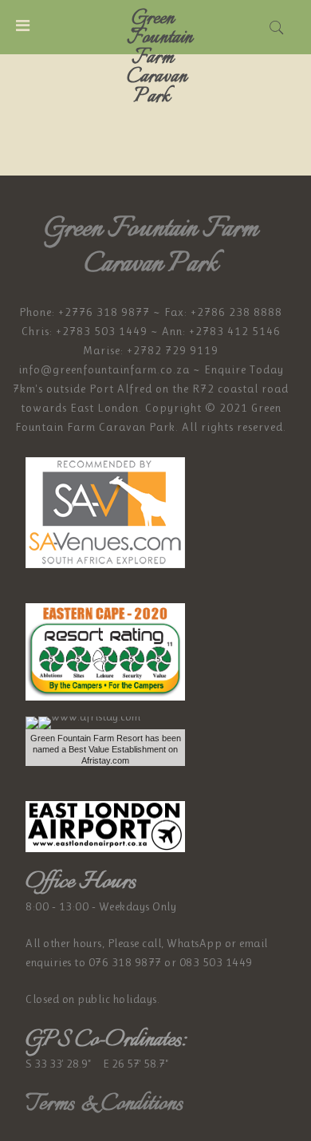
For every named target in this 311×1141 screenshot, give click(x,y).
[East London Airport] (105, 825)
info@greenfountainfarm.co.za (104, 369)
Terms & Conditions (104, 1104)
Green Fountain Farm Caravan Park (159, 57)
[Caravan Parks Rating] (105, 650)
